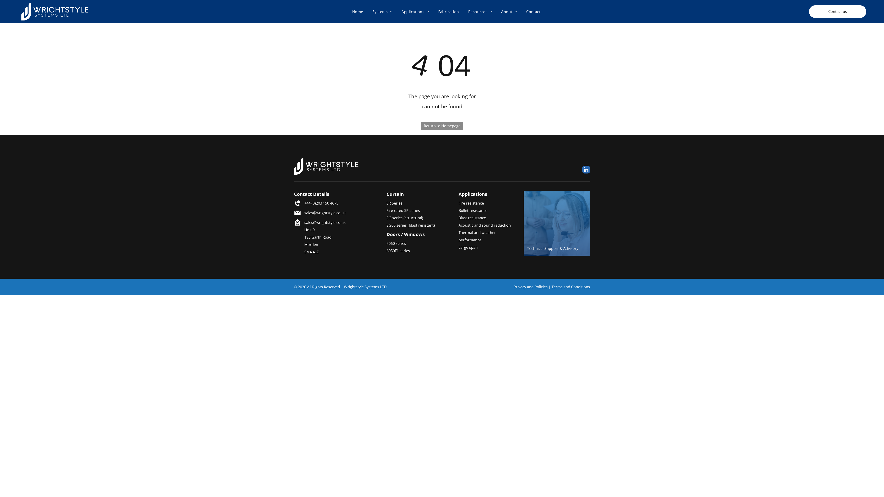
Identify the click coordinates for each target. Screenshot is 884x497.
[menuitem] (358, 11)
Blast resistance (472, 217)
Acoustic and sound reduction (485, 225)
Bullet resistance (473, 210)
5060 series (396, 243)
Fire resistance (471, 203)
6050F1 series (398, 250)
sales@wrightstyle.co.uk (325, 212)
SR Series (394, 203)
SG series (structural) (405, 217)
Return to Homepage (442, 125)
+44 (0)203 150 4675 (321, 203)
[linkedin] (586, 170)
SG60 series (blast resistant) (411, 225)
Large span (468, 247)
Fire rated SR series (403, 210)
